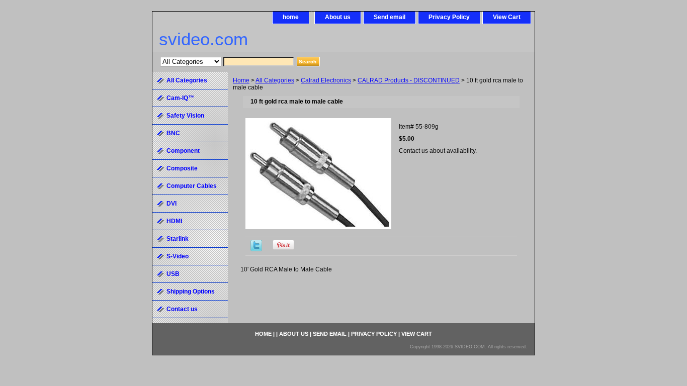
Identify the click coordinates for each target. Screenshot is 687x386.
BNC (173, 133)
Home (241, 80)
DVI (171, 203)
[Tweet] (256, 249)
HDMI (174, 221)
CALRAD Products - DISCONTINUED (409, 80)
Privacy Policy (449, 17)
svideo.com (203, 39)
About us (338, 17)
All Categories (274, 80)
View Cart (507, 17)
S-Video (177, 256)
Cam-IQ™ (180, 98)
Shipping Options (190, 291)
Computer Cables (191, 185)
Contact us (182, 309)
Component (183, 150)
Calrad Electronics (326, 80)
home (291, 17)
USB (173, 273)
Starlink (177, 238)
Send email (389, 17)
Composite (182, 168)
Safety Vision (185, 115)
